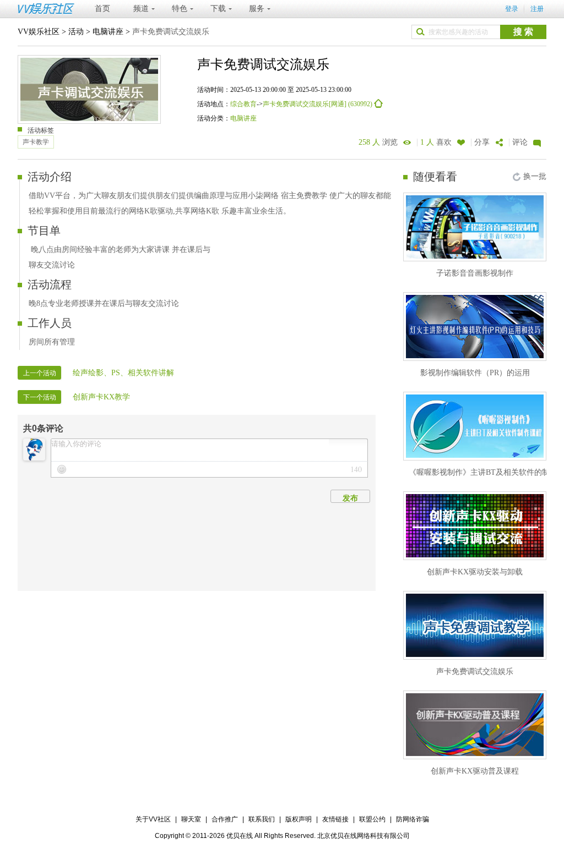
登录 (511, 9)
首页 (102, 8)
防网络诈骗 (412, 819)
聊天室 (191, 819)
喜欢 (436, 142)
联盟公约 (372, 819)
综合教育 (243, 104)
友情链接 (335, 819)
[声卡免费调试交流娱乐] (474, 625)
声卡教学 (36, 142)
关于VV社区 (153, 819)
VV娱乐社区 (38, 32)
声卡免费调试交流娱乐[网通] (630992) (318, 104)
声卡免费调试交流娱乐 (474, 671)
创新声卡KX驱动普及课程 (475, 771)
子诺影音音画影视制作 (474, 273)
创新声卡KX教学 (101, 397)
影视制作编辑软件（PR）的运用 (475, 373)
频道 (141, 8)
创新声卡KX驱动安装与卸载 (475, 572)
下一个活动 (39, 397)
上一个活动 (39, 373)
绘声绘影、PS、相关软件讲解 (123, 373)
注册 (537, 9)
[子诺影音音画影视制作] (474, 227)
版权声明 (298, 819)
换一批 (534, 176)
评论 (520, 142)
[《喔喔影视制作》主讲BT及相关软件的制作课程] (474, 426)
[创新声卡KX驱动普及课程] (474, 724)
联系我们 (261, 819)
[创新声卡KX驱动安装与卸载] (474, 525)
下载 (218, 8)
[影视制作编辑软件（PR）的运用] (474, 326)
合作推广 (225, 819)
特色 (179, 8)
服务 (256, 8)
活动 (76, 32)
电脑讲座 (108, 32)
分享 (482, 142)
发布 (350, 498)
